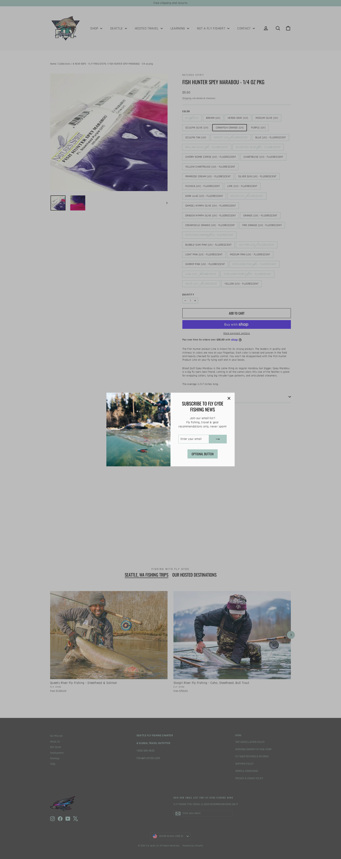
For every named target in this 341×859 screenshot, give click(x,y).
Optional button (203, 454)
